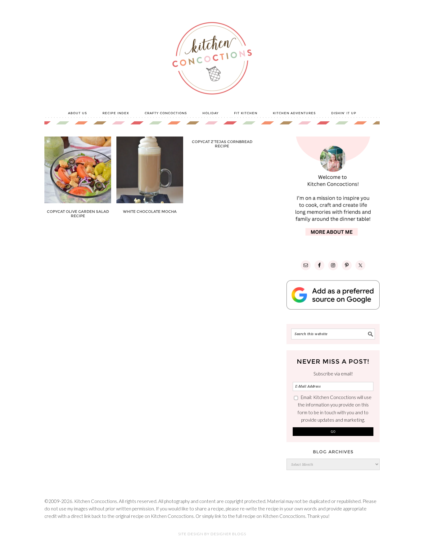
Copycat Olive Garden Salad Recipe (78, 213)
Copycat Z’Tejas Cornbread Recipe (222, 143)
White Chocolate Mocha (150, 211)
